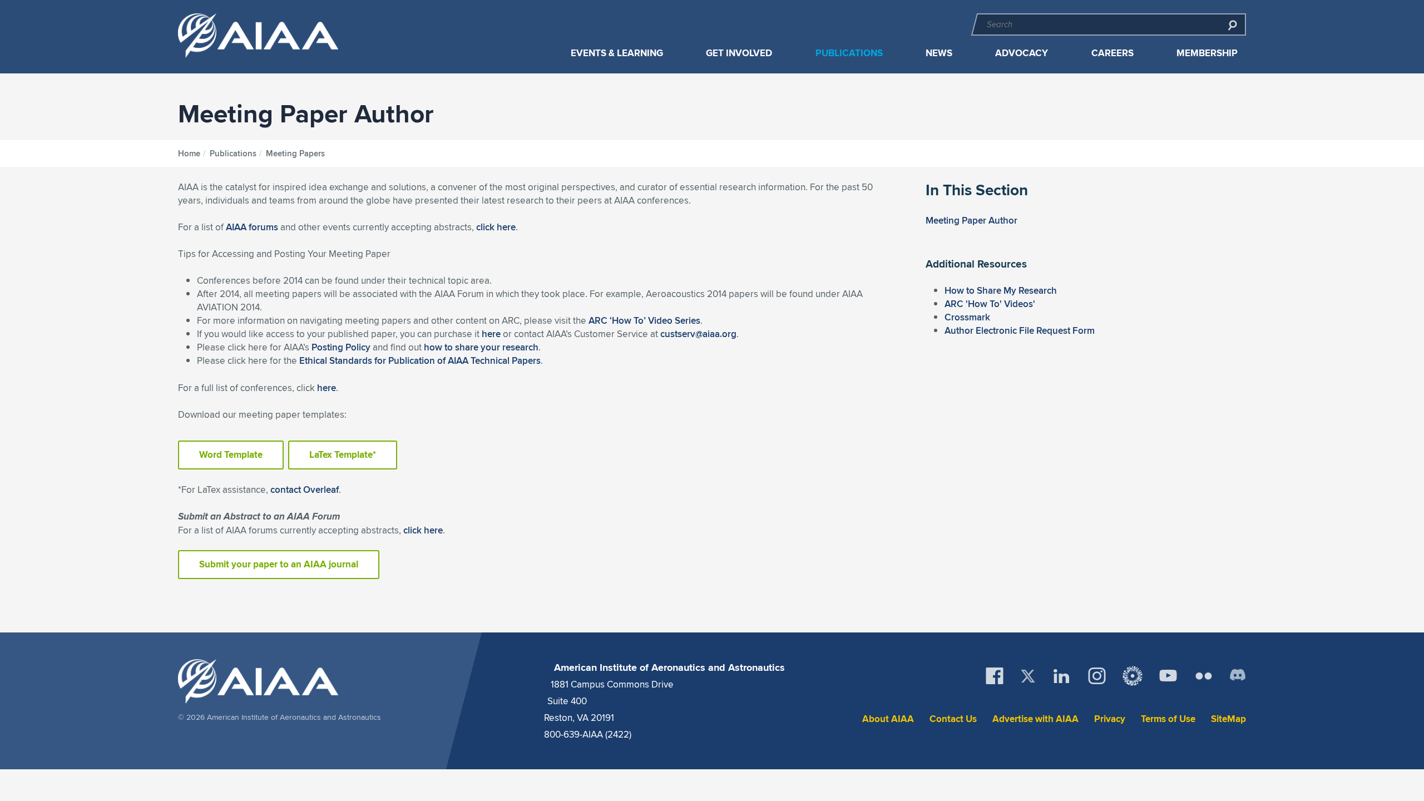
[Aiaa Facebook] (994, 676)
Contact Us (953, 719)
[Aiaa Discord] (1238, 675)
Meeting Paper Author (971, 220)
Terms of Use (1168, 719)
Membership (1207, 53)
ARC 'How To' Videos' (990, 303)
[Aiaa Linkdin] (1061, 676)
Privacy (1109, 719)
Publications (849, 53)
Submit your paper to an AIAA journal (278, 564)
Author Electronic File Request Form (1020, 330)
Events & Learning (617, 53)
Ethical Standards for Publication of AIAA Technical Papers (420, 360)
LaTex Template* (342, 455)
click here (496, 227)
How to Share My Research (1001, 290)
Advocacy (1021, 53)
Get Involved (739, 53)
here (491, 333)
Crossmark (967, 317)
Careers (1112, 53)
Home (189, 153)
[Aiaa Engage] (1132, 676)
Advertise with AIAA (1035, 719)
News (939, 53)
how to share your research (481, 347)
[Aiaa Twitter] (1027, 676)
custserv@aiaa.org (698, 333)
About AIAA (888, 719)
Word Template (231, 455)
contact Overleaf (304, 489)
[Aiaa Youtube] (1168, 676)
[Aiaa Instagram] (1097, 676)
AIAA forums (252, 227)
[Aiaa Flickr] (1203, 676)
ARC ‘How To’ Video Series (644, 320)
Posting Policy (341, 347)
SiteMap (1228, 719)
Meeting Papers (295, 153)
